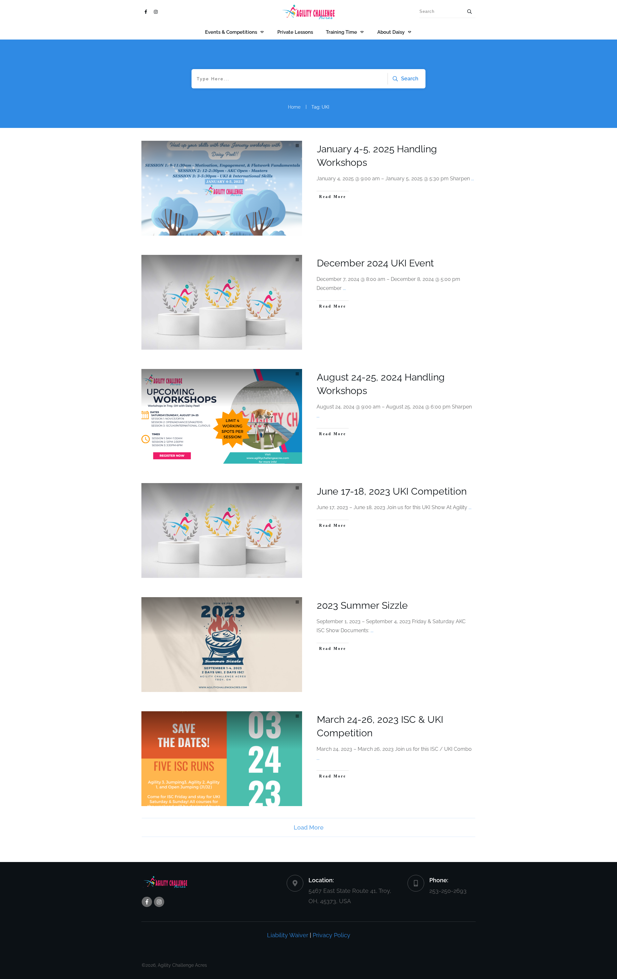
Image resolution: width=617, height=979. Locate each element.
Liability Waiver (287, 935)
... (472, 178)
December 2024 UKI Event (375, 263)
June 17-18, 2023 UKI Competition (392, 491)
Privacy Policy (331, 935)
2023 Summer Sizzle (362, 605)
